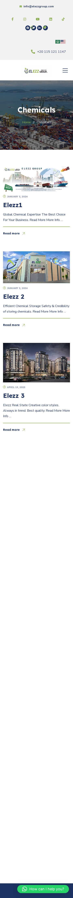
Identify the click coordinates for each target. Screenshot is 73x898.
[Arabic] (58, 41)
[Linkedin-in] (39, 27)
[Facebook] (27, 27)
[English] (63, 41)
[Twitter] (33, 27)
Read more (11, 233)
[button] (43, 889)
